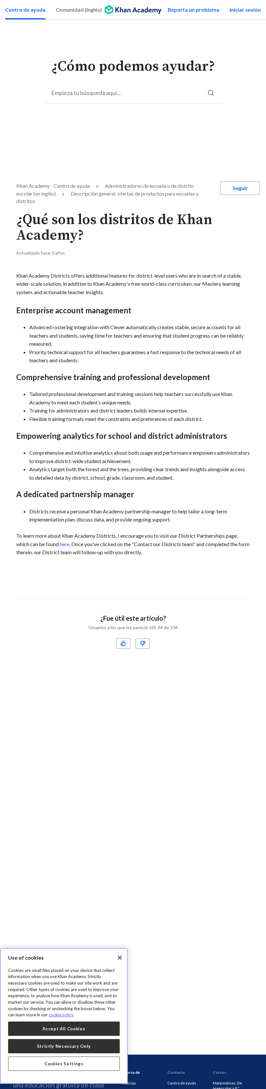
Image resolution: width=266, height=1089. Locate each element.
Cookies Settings (63, 1063)
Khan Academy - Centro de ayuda (53, 186)
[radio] (123, 643)
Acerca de (131, 1072)
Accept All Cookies (63, 1028)
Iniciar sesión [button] (245, 9)
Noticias (129, 1083)
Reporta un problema (193, 9)
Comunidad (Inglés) (79, 9)
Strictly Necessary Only (64, 1046)
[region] (64, 1016)
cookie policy (61, 1014)
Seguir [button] (240, 188)
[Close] (120, 958)
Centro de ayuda (25, 9)
